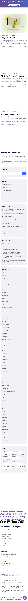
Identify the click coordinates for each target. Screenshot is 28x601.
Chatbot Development (7, 193)
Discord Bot (4, 342)
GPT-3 (3, 362)
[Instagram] (12, 522)
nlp (17, 466)
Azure (3, 298)
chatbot (4, 304)
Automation (4, 287)
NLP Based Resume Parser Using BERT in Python (12, 219)
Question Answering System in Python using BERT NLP (13, 229)
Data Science (5, 330)
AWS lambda (5, 295)
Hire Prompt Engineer (6, 534)
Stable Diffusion (5, 429)
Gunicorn (4, 368)
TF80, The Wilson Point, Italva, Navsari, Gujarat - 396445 (13, 591)
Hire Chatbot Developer (6, 538)
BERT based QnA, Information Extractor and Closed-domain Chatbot (13, 222)
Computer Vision (5, 318)
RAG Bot (4, 411)
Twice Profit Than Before (10, 152)
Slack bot (4, 426)
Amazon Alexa (5, 281)
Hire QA (3, 545)
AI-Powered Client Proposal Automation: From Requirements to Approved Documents (12, 253)
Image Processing (6, 376)
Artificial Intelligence (6, 284)
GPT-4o (4, 365)
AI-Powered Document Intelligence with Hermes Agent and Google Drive (13, 261)
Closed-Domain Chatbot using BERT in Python (12, 226)
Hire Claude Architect (6, 529)
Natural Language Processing (8, 391)
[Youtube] (15, 522)
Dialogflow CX (5, 336)
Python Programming (6, 563)
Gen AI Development (6, 184)
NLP (3, 397)
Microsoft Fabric (5, 385)
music (13, 466)
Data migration (5, 327)
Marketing (4, 382)
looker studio (12, 461)
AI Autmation (6, 454)
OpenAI (3, 400)
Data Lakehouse (6, 456)
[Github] (19, 522)
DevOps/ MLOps (5, 568)
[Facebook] (1, 522)
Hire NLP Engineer (5, 536)
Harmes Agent (18, 459)
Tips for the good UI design (11, 114)
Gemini (3, 356)
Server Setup (5, 423)
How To (4, 374)
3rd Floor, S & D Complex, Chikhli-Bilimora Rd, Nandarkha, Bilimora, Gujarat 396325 (13, 587)
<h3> (4, 451)
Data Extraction (5, 324)
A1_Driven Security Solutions (12, 76)
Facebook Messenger (6, 353)
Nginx (3, 394)
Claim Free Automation (14, 5)
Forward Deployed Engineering (8, 554)
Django (3, 345)
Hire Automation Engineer (7, 540)
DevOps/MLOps (5, 198)
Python (3, 408)
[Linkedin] (8, 522)
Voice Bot (4, 435)
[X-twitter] (5, 522)
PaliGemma (4, 403)
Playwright (4, 406)
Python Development (6, 190)
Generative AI (4, 561)
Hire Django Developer (6, 543)
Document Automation (8, 459)
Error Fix (4, 350)
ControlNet (4, 321)
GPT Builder (4, 359)
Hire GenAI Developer (6, 532)
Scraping (4, 414)
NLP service (4, 187)
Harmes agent (5, 371)
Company (4, 315)
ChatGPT (4, 313)
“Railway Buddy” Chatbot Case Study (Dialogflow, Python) (13, 232)
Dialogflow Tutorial (6, 339)
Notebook (22, 466)
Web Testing (5, 437)
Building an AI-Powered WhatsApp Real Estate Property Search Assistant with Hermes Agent (14, 244)
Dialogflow (4, 333)
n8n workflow (5, 388)
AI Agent (4, 278)
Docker (3, 347)
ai (14, 451)
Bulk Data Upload (6, 301)
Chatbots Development (7, 307)
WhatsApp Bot (5, 440)
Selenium (4, 420)
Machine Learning (6, 379)
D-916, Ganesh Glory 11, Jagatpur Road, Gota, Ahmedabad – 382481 (13, 583)
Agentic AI (4, 272)
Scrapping (4, 417)
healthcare (5, 461)
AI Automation (14, 454)
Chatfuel (4, 310)
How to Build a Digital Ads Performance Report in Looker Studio (12, 257)
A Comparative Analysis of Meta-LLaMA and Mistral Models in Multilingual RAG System (13, 210)
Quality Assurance (6, 196)
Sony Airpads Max (8, 38)
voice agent (5, 469)
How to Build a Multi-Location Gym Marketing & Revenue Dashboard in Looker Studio (12, 248)
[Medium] (22, 522)
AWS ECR (4, 292)
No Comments (14, 35)
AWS (3, 289)
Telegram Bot (5, 432)
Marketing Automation (17, 464)
